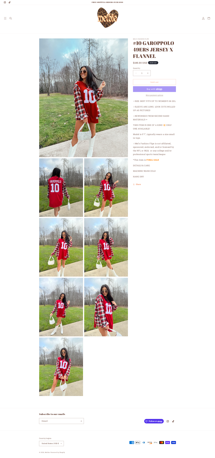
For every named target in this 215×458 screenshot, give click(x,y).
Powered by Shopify (58, 452)
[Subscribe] (81, 421)
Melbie (47, 452)
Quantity (136, 68)
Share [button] (138, 184)
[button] (5, 18)
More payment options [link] (154, 95)
